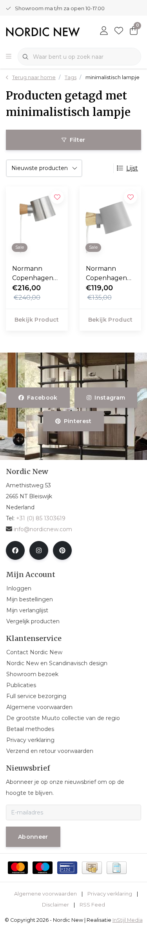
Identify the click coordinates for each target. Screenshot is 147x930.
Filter (77, 139)
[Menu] (8, 57)
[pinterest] (62, 550)
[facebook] (15, 550)
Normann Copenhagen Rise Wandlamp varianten (110, 274)
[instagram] (38, 550)
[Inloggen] (103, 31)
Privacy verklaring (109, 894)
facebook (42, 397)
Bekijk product (37, 319)
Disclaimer (55, 905)
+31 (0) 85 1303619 (40, 518)
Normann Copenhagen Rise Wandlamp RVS (36, 274)
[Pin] (67, 867)
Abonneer (33, 836)
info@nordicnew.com (43, 529)
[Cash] (92, 867)
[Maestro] (43, 867)
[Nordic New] (43, 31)
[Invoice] (117, 867)
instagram (109, 397)
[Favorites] (118, 31)
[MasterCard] (18, 867)
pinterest (78, 421)
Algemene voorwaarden (45, 894)
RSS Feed (92, 905)
